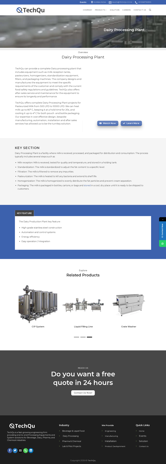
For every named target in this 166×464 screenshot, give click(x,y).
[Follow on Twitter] (15, 450)
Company (87, 10)
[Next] (145, 310)
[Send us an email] (20, 450)
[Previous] (21, 310)
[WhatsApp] (162, 243)
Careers (126, 10)
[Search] (150, 9)
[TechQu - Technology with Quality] (44, 10)
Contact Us (140, 10)
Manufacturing (111, 436)
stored (87, 185)
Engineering (110, 431)
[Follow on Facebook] (9, 450)
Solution (114, 10)
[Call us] (25, 450)
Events (142, 436)
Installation (110, 441)
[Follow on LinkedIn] (31, 450)
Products (100, 10)
